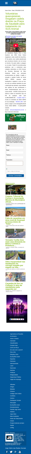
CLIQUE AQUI (21, 97)
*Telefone (8, 155)
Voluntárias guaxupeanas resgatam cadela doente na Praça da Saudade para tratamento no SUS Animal (14, 21)
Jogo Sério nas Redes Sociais (15, 448)
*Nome (7, 145)
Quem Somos (10, 433)
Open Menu (6, 3)
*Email (7, 150)
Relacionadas (10, 183)
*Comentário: (9, 159)
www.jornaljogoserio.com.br (17, 109)
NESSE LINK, (19, 101)
